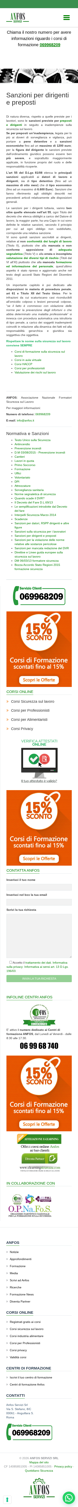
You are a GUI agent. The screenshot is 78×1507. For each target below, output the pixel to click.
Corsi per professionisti (30, 368)
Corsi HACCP (23, 364)
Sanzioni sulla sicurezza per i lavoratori (40, 531)
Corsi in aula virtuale (28, 360)
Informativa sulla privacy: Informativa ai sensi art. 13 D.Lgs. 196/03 (37, 967)
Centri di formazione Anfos (27, 1384)
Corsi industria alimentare (26, 1336)
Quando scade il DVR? (30, 498)
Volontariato (22, 477)
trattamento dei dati (38, 962)
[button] (69, 1498)
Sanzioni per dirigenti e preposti (35, 535)
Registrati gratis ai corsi (25, 1322)
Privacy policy (63, 1466)
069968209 (50, 44)
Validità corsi (18, 1357)
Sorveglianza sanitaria (29, 490)
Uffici (18, 473)
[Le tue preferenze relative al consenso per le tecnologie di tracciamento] (7, 1500)
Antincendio (22, 444)
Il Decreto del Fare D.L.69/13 (34, 502)
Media (14, 1273)
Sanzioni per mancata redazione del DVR (42, 548)
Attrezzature (23, 485)
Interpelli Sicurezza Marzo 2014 (35, 515)
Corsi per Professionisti (30, 710)
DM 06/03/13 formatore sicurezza (37, 560)
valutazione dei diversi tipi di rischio (32, 258)
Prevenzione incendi (28, 448)
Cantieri (20, 456)
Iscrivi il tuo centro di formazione (31, 1377)
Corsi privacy (18, 1350)
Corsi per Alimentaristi (29, 720)
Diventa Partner (20, 1301)
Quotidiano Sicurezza (39, 1470)
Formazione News (22, 1294)
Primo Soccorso (25, 465)
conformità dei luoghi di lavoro (49, 241)
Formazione (22, 469)
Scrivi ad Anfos (19, 1280)
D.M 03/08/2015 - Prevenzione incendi (40, 452)
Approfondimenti (20, 1259)
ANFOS (23, 64)
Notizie (14, 1252)
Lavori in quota (24, 460)
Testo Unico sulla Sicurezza (33, 440)
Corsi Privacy (22, 729)
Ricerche (15, 1287)
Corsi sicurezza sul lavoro (26, 1329)
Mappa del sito (39, 1462)
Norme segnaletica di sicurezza (35, 494)
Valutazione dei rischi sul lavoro (35, 372)
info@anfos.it (25, 420)
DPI (17, 481)
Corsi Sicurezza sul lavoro (32, 701)
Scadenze (21, 519)
